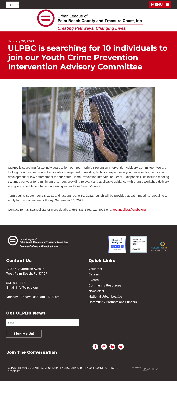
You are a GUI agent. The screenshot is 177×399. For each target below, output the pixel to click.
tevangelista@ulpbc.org (129, 209)
